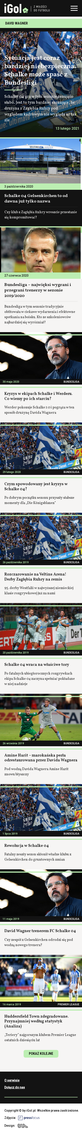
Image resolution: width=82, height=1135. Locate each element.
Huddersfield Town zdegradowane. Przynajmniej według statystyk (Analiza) (36, 1021)
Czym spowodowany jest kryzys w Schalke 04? (36, 486)
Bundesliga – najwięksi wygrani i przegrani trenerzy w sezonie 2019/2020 (37, 290)
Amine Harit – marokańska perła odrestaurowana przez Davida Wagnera (40, 758)
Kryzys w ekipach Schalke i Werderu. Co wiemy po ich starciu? (38, 396)
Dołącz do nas (14, 1087)
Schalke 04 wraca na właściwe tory (36, 665)
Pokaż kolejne (41, 1053)
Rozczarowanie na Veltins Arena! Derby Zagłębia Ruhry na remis (35, 577)
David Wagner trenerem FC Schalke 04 (40, 931)
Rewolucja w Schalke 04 (26, 846)
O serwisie (11, 1080)
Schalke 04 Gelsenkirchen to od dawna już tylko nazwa (36, 198)
